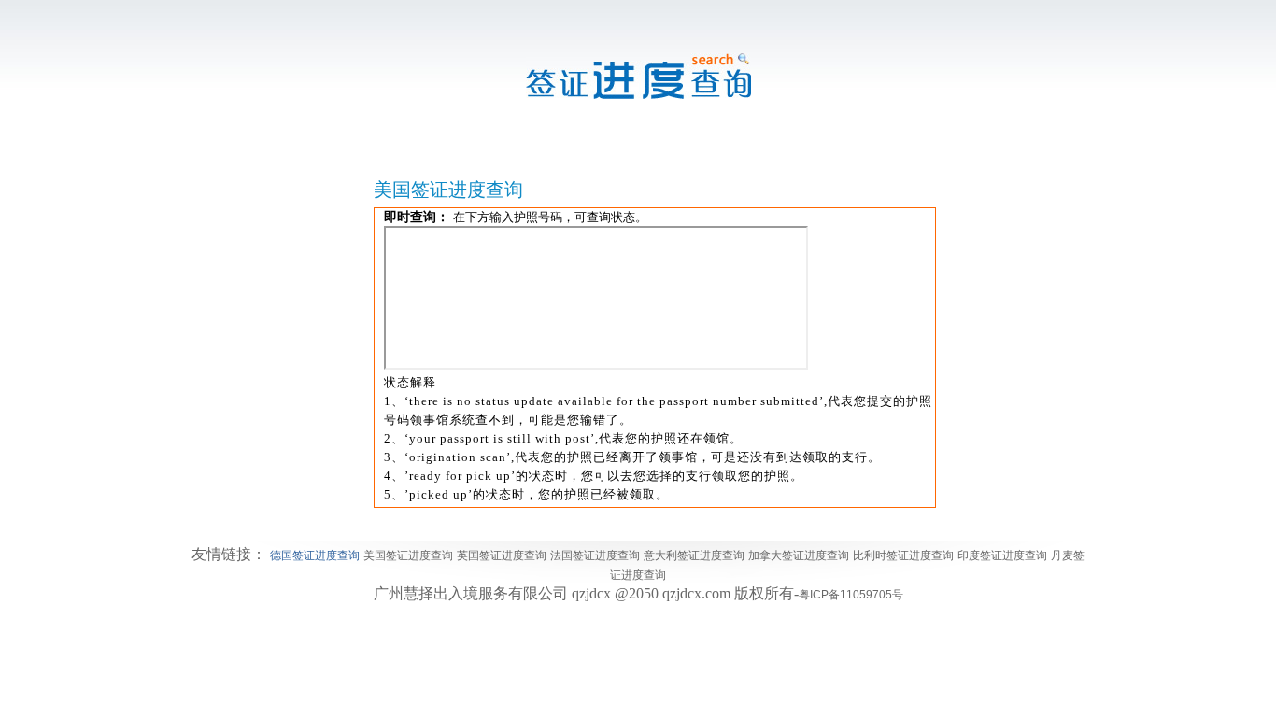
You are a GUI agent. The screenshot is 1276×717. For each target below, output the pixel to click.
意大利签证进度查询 (694, 555)
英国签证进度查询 (501, 555)
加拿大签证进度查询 (798, 555)
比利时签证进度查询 (903, 555)
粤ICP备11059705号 (851, 594)
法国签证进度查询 (595, 555)
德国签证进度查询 (315, 555)
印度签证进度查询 (1002, 555)
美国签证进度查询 (408, 555)
